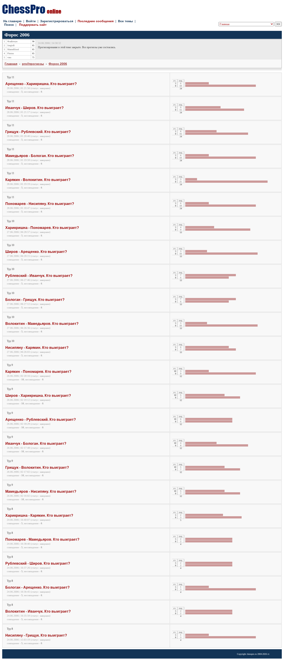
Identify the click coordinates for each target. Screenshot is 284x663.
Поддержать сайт (33, 24)
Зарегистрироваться (56, 21)
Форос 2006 (58, 64)
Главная (11, 64)
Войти (31, 21)
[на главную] (31, 12)
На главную (12, 21)
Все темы (125, 21)
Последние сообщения (96, 21)
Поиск (9, 24)
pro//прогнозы (33, 64)
